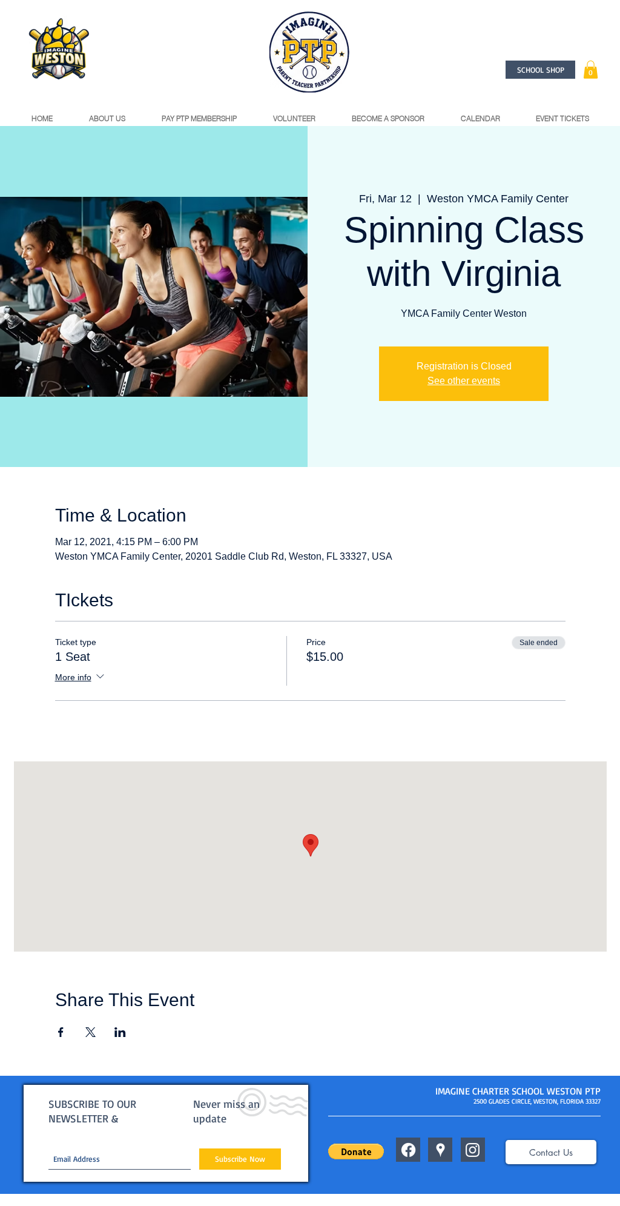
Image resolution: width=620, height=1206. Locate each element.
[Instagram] (472, 1150)
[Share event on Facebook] (61, 1032)
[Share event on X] (90, 1032)
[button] (590, 70)
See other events (463, 381)
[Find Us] (440, 1150)
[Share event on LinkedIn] (120, 1032)
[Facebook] (408, 1150)
